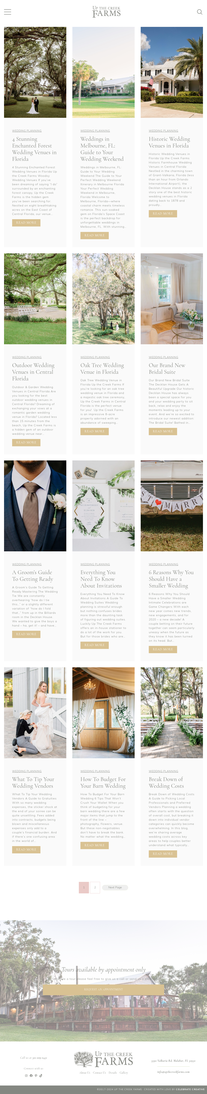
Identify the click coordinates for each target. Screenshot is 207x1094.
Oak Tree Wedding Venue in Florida (102, 369)
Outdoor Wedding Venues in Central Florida (33, 372)
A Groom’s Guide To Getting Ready (32, 576)
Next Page (115, 887)
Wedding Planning (27, 131)
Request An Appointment (103, 989)
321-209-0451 (40, 1057)
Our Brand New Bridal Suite (167, 369)
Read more (28, 223)
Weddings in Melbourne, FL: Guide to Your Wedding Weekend (102, 149)
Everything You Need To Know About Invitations (101, 579)
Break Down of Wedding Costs (166, 783)
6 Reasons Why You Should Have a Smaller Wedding (171, 579)
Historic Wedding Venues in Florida (169, 142)
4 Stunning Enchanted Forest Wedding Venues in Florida (34, 149)
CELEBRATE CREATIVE (190, 1090)
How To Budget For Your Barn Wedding (103, 783)
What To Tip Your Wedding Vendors (33, 783)
